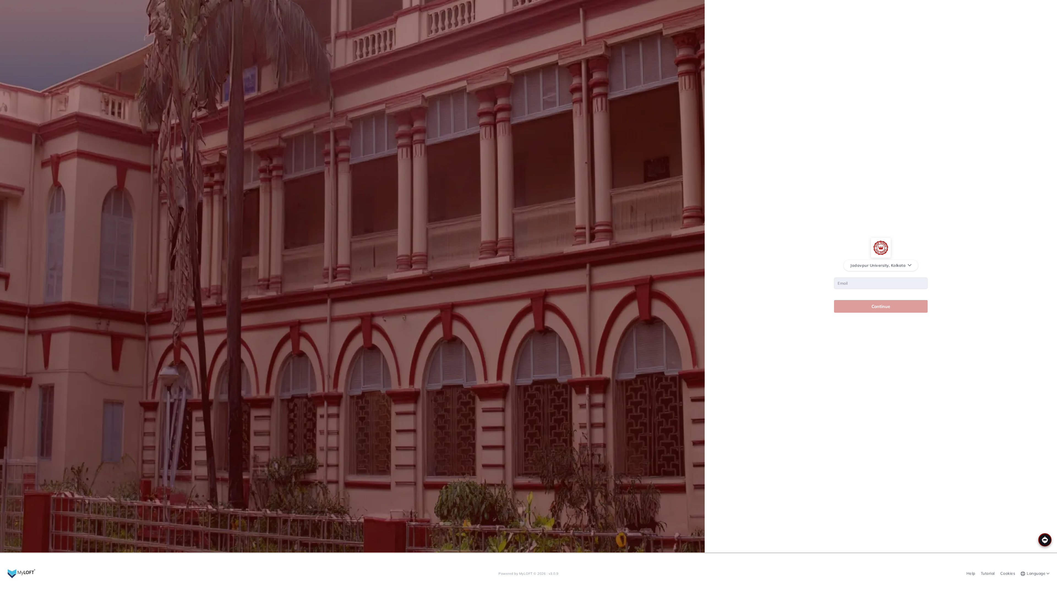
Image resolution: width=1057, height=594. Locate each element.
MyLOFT (526, 573)
